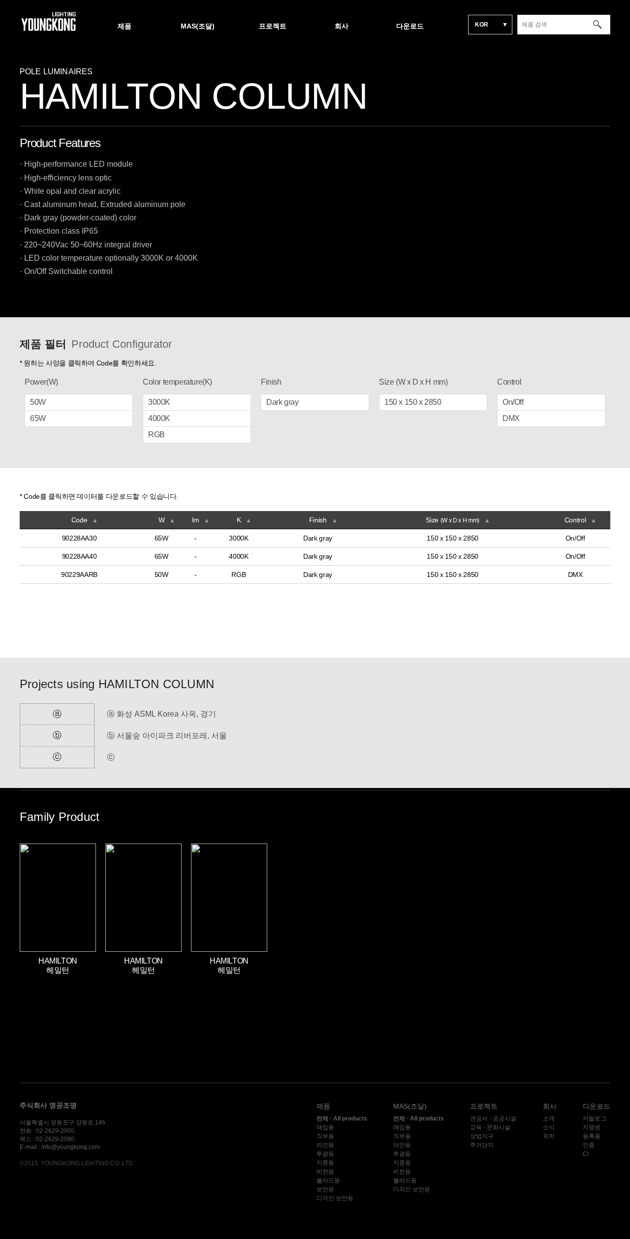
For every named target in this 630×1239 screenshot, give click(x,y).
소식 (549, 1127)
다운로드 (410, 26)
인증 (589, 1145)
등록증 (591, 1136)
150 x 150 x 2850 (412, 402)
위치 (549, 1136)
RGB (156, 434)
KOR (481, 24)
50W (38, 402)
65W (38, 418)
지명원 (591, 1127)
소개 (549, 1118)
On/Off (513, 402)
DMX (511, 418)
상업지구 (482, 1136)
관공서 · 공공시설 (493, 1118)
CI (586, 1153)
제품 (124, 26)
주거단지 (482, 1145)
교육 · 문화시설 (490, 1127)
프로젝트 (272, 26)
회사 (341, 26)
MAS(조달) (198, 26)
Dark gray (282, 402)
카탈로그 (594, 1118)
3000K (159, 402)
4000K (159, 418)
